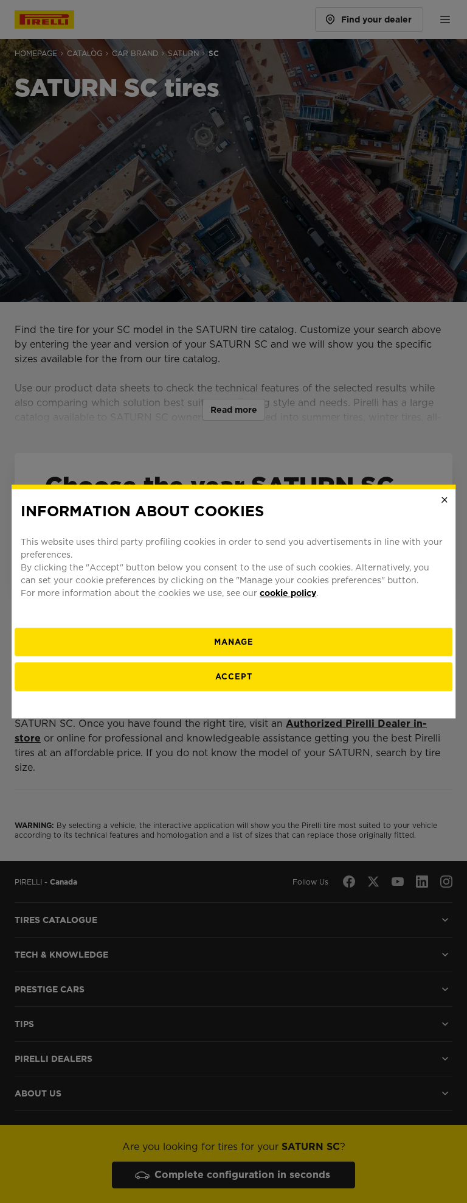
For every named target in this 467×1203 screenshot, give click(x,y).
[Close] (444, 500)
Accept (233, 676)
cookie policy (288, 593)
